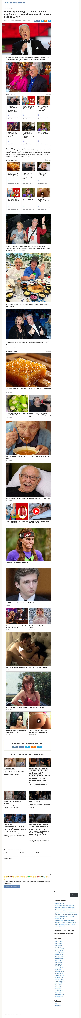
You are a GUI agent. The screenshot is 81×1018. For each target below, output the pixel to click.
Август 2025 (58, 960)
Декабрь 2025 (59, 953)
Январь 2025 (59, 973)
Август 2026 (58, 941)
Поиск (56, 892)
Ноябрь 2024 (59, 977)
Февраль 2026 (59, 949)
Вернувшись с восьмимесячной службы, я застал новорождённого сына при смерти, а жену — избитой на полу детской (15, 828)
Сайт (37, 853)
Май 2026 (58, 947)
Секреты (58, 1005)
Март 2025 (58, 970)
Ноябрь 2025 (59, 954)
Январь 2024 (59, 996)
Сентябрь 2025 (59, 958)
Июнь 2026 (58, 945)
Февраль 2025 (59, 971)
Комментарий (8, 858)
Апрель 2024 (59, 990)
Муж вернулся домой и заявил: (12, 802)
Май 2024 (58, 988)
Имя (5, 853)
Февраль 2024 (59, 994)
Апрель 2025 (59, 968)
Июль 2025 (58, 962)
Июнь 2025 (58, 964)
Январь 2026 (59, 951)
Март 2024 (58, 992)
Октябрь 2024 (59, 979)
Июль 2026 (58, 943)
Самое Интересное (15, 2)
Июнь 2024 (58, 987)
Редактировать (9, 768)
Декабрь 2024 (59, 975)
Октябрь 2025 (59, 956)
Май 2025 (58, 966)
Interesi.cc (18, 20)
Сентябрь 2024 (59, 981)
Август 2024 (58, 983)
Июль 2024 (58, 985)
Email (22, 853)
